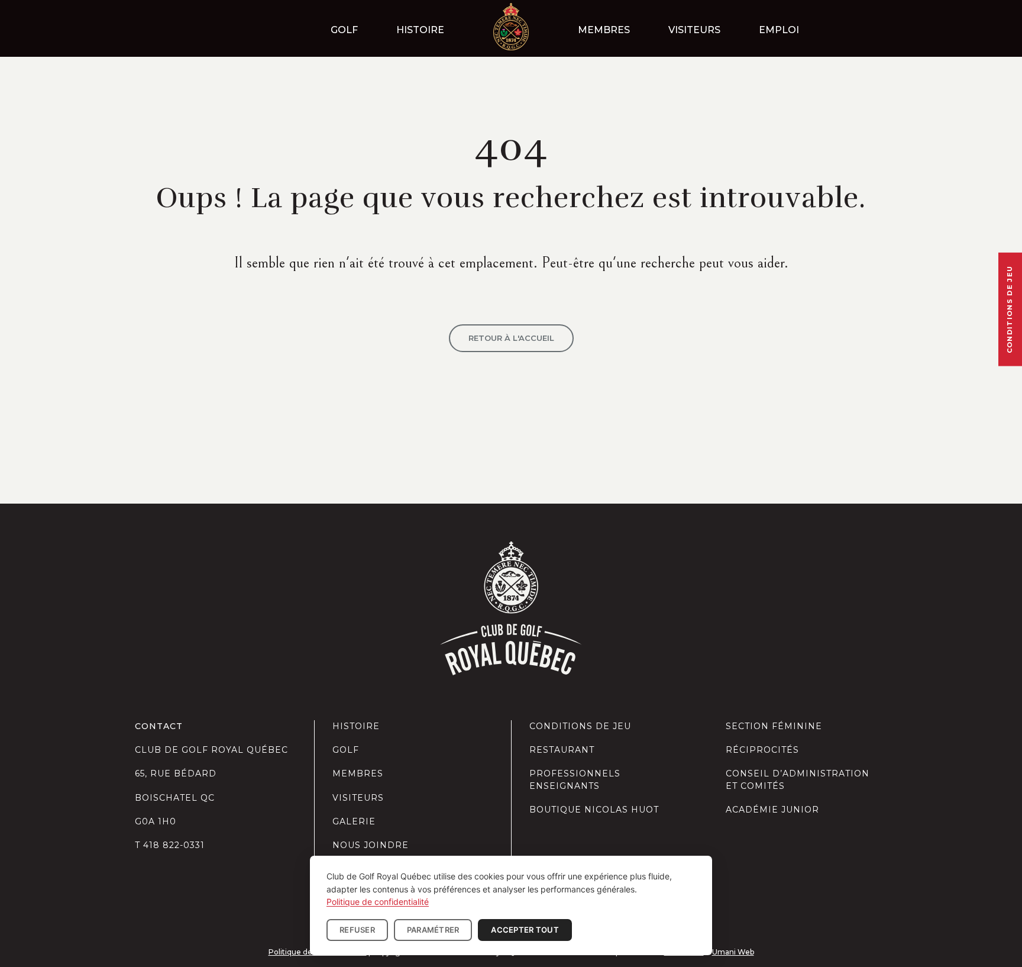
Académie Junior (772, 809)
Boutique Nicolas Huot (594, 809)
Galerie (354, 821)
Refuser (357, 929)
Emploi (779, 30)
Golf (344, 30)
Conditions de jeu (580, 726)
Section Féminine (774, 726)
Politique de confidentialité (377, 902)
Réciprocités (762, 749)
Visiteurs (694, 30)
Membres (604, 30)
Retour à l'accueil (511, 338)
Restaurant (561, 749)
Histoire (420, 30)
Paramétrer (433, 929)
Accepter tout (524, 929)
